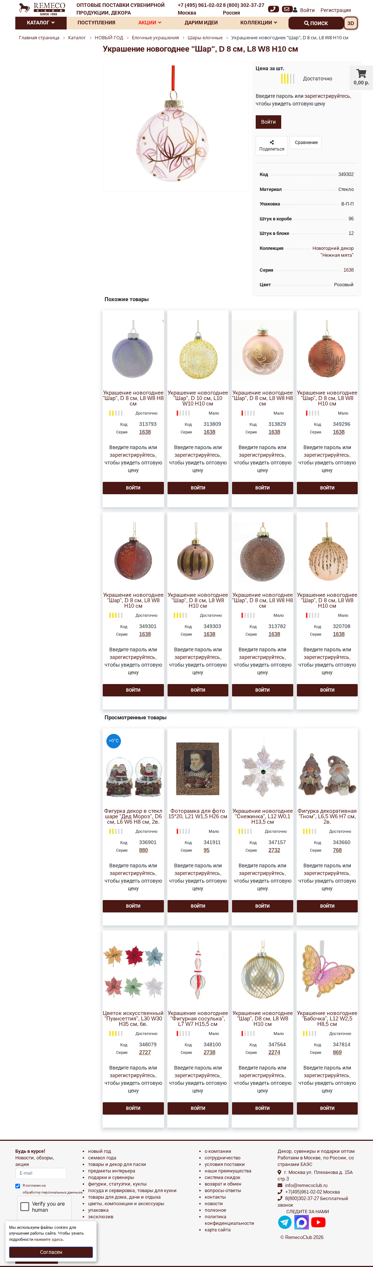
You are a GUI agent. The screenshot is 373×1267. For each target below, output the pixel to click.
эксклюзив (100, 1216)
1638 (348, 270)
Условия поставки (225, 1164)
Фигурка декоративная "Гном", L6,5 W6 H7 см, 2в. (327, 816)
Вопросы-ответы (223, 1190)
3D (351, 23)
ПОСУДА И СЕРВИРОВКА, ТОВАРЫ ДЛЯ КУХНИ (132, 1190)
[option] (175, 127)
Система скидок (222, 1177)
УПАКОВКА (98, 1210)
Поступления (96, 22)
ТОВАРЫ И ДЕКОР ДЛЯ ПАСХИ (117, 1164)
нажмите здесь (48, 1239)
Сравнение (306, 142)
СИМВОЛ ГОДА (102, 1157)
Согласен (51, 1252)
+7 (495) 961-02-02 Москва (200, 9)
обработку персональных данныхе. (53, 1192)
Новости (214, 1203)
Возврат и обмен (223, 1184)
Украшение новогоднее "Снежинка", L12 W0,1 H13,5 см (262, 816)
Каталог (38, 22)
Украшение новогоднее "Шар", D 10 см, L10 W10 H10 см (198, 398)
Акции (147, 22)
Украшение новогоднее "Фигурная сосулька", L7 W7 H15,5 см (198, 1019)
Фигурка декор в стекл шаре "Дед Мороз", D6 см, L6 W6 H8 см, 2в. (133, 816)
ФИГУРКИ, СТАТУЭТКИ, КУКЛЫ (117, 1184)
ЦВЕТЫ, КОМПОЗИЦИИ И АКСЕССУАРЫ (126, 1203)
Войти (307, 10)
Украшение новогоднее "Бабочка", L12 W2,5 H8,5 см (327, 1019)
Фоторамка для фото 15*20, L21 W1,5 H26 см (197, 813)
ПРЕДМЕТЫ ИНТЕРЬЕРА (111, 1171)
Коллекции (256, 22)
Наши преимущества (228, 1171)
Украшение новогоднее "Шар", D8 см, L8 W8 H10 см (262, 1019)
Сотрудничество (222, 1157)
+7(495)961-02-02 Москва (312, 1192)
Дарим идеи (201, 22)
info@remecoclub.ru (306, 1185)
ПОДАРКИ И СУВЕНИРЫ (111, 1177)
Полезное (215, 1210)
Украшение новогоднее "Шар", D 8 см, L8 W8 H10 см (327, 398)
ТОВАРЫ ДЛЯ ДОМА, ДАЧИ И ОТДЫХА (124, 1197)
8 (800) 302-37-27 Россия (243, 9)
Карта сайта (218, 1229)
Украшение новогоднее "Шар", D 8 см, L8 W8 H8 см (133, 398)
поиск (318, 23)
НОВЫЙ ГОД (99, 1151)
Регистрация (336, 10)
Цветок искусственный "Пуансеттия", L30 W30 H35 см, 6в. (133, 1019)
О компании (218, 1151)
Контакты (215, 1197)
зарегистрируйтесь (327, 96)
